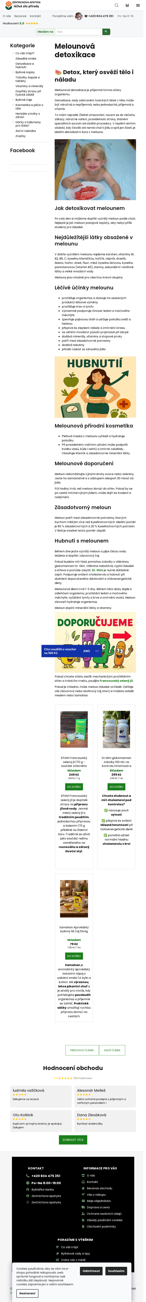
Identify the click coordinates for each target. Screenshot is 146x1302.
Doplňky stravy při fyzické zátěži (28, 93)
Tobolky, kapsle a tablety (27, 79)
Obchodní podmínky (101, 1226)
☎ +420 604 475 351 (98, 16)
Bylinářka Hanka (43, 1190)
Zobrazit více (73, 1140)
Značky (20, 136)
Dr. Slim (97, 570)
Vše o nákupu (96, 1195)
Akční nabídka (25, 131)
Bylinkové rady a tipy (75, 1254)
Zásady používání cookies (104, 1220)
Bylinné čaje (23, 100)
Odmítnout (91, 1271)
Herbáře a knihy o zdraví (27, 115)
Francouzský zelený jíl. (117, 681)
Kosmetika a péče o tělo (29, 106)
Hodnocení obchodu (73, 1068)
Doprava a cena (98, 1207)
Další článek (112, 1050)
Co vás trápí (69, 1247)
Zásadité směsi (25, 59)
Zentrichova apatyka (46, 1196)
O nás (7, 16)
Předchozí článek (82, 1050)
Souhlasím (116, 1271)
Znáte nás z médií (73, 1260)
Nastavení (27, 1293)
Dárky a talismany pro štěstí (28, 124)
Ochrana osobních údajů (104, 1214)
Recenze (20, 16)
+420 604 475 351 (46, 1176)
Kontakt (35, 16)
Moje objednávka (99, 1201)
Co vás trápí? (24, 53)
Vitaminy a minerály (29, 86)
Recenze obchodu (99, 1188)
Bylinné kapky (25, 72)
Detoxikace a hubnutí (24, 65)
